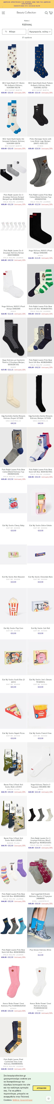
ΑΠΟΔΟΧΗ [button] (41, 1088)
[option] (27, 4)
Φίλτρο (12, 32)
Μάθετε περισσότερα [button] (22, 1100)
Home (26, 21)
